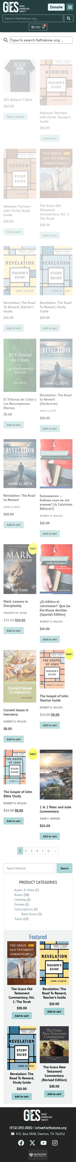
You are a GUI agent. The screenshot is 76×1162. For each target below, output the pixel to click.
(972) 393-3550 (21, 1127)
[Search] (68, 18)
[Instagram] (55, 1143)
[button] (69, 7)
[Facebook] (21, 1143)
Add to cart (22, 1016)
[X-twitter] (32, 1143)
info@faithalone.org (50, 1127)
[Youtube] (43, 1143)
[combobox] (33, 18)
